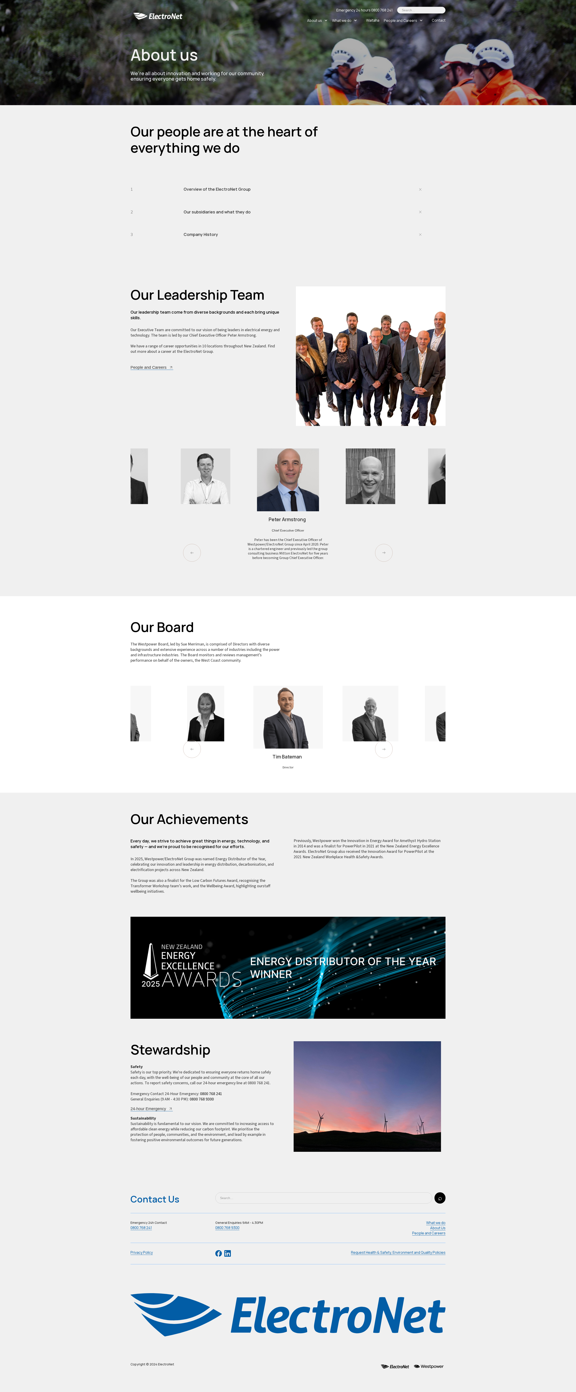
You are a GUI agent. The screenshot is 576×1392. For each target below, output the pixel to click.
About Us (438, 1228)
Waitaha (372, 20)
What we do (341, 20)
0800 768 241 (211, 1094)
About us (314, 20)
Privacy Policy (141, 1252)
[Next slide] (384, 553)
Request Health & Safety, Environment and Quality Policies (398, 1252)
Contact (439, 20)
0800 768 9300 (202, 1099)
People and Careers (400, 20)
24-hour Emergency (148, 1109)
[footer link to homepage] (288, 1315)
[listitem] (205, 513)
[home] (158, 16)
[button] (319, 20)
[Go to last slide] (192, 553)
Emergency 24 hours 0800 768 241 (364, 10)
